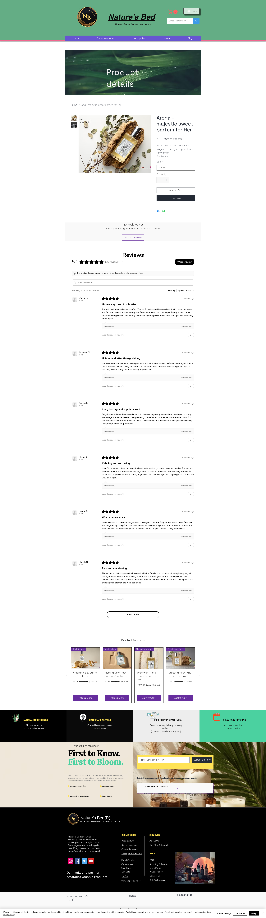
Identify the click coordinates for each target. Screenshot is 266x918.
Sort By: (172, 290)
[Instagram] (70, 861)
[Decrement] (159, 180)
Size (160, 162)
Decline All (240, 913)
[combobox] (176, 168)
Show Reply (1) (110, 326)
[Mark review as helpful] (191, 335)
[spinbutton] (163, 180)
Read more (162, 156)
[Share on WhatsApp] (163, 211)
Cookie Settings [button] (224, 913)
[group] (133, 675)
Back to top (185, 895)
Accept (254, 913)
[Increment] (167, 180)
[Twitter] (84, 861)
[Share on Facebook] (158, 211)
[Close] (262, 913)
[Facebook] (77, 861)
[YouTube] (91, 861)
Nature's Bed (131, 16)
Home (74, 105)
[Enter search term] (196, 21)
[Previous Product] (66, 675)
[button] (173, 12)
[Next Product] (199, 675)
